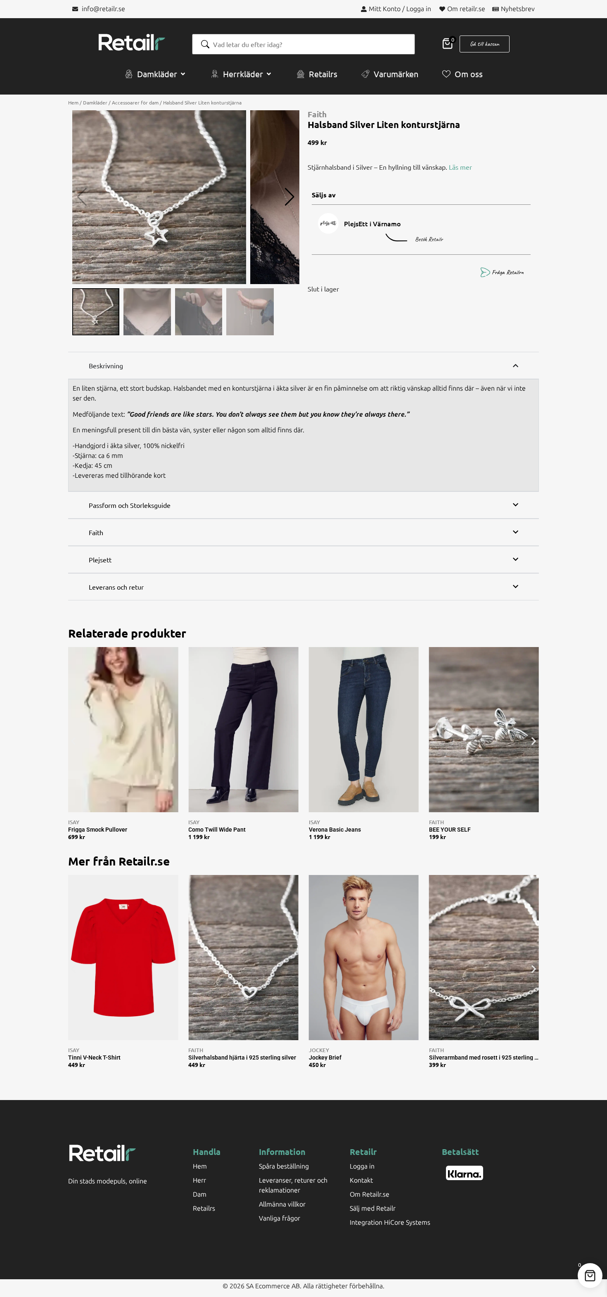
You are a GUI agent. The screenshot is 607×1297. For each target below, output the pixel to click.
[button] (156, 74)
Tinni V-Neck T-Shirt (94, 1057)
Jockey (319, 1050)
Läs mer (460, 167)
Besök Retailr (429, 239)
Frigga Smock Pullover (97, 829)
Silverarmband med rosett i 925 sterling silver (484, 1057)
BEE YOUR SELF (450, 829)
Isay (73, 822)
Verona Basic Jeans (335, 829)
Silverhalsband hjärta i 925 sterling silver (242, 1057)
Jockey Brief (325, 1057)
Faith (317, 114)
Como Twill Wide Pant (217, 829)
